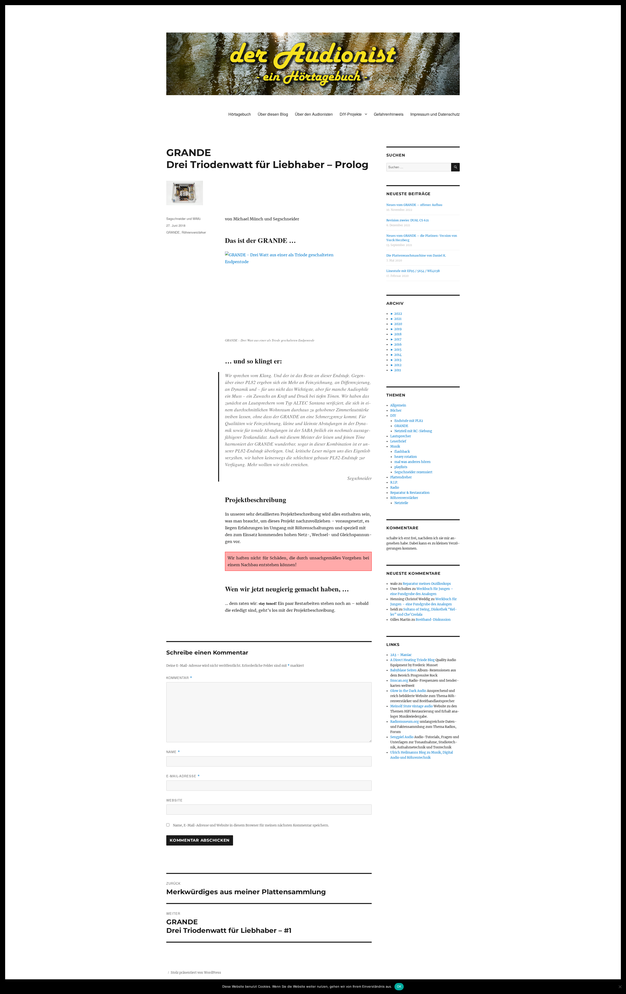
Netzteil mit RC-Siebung (413, 431)
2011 (397, 370)
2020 (398, 324)
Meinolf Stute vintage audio (411, 706)
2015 (398, 350)
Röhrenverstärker (194, 232)
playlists (400, 467)
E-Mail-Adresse (183, 776)
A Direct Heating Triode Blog (412, 660)
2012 (398, 365)
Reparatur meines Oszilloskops (427, 584)
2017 (398, 339)
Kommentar (179, 677)
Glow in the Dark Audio (408, 691)
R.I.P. (394, 482)
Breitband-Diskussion (433, 620)
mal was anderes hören (412, 462)
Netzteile (401, 503)
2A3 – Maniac (401, 655)
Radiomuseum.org (404, 722)
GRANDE (173, 232)
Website (174, 800)
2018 (398, 334)
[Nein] (619, 986)
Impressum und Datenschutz (435, 114)
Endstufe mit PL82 (408, 421)
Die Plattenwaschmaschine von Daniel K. (416, 255)
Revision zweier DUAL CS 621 (407, 220)
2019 (398, 329)
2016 (398, 344)
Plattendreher (401, 477)
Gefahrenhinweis (388, 114)
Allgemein (398, 405)
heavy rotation (405, 457)
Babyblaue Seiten (403, 670)
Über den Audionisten (314, 114)
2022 (398, 314)
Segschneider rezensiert (413, 472)
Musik (395, 446)
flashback (402, 452)
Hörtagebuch (239, 114)
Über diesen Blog (273, 114)
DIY (393, 416)
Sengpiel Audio (402, 737)
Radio (394, 488)
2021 (398, 319)
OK (399, 986)
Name (173, 751)
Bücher (396, 410)
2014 (398, 355)
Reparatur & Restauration (410, 493)
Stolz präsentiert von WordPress (196, 973)
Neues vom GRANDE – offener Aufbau (414, 205)
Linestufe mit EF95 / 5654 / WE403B (413, 271)
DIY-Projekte (351, 114)
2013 (397, 360)
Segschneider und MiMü (183, 218)
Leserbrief (398, 441)
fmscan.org (399, 680)
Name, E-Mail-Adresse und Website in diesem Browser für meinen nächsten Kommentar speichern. (251, 825)
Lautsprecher (400, 436)
